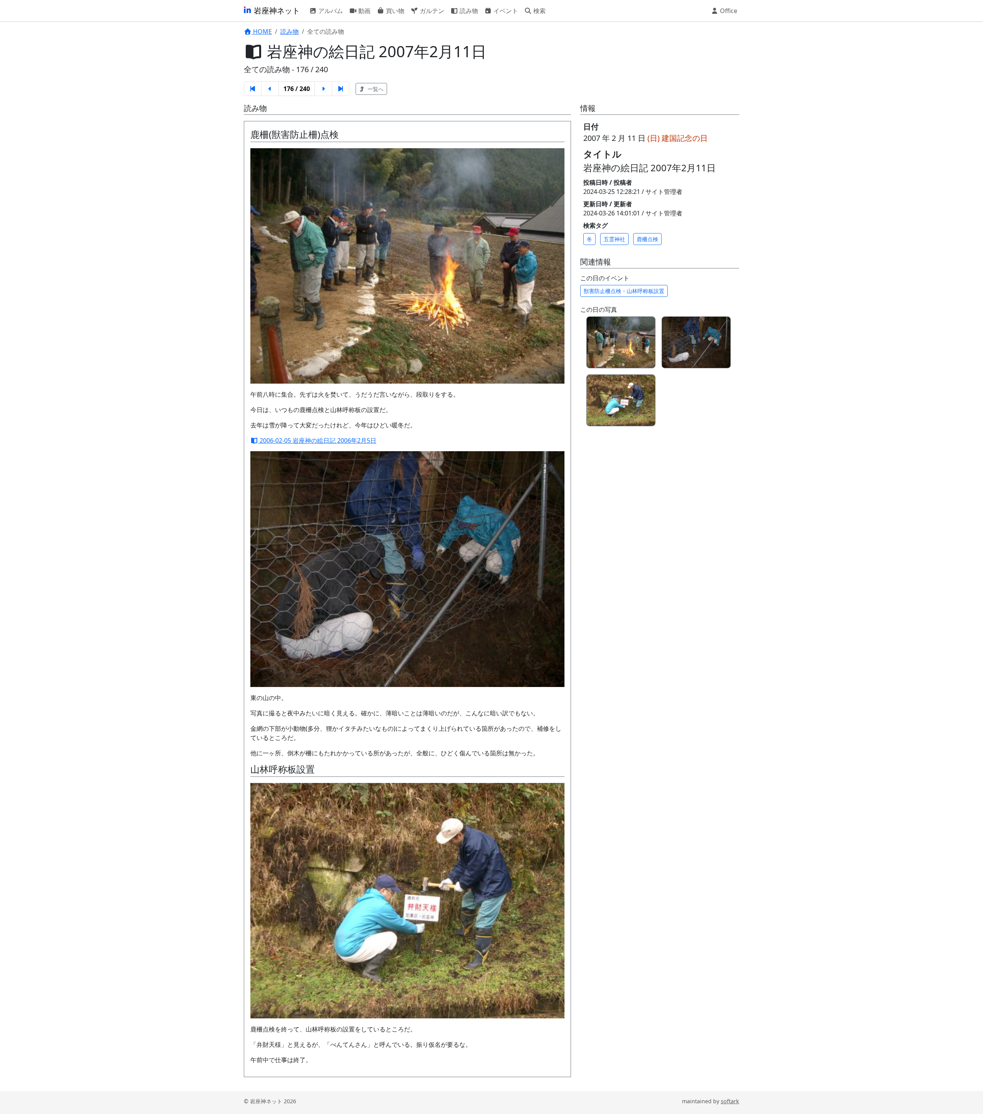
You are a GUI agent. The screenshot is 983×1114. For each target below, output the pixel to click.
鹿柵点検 (647, 239)
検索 (539, 11)
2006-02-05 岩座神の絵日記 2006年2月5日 (317, 440)
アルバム (330, 11)
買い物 (394, 11)
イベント (505, 11)
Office (727, 11)
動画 (364, 11)
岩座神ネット (276, 10)
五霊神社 (614, 239)
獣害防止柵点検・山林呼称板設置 (624, 291)
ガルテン (431, 11)
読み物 (468, 11)
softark (730, 1101)
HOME (262, 31)
